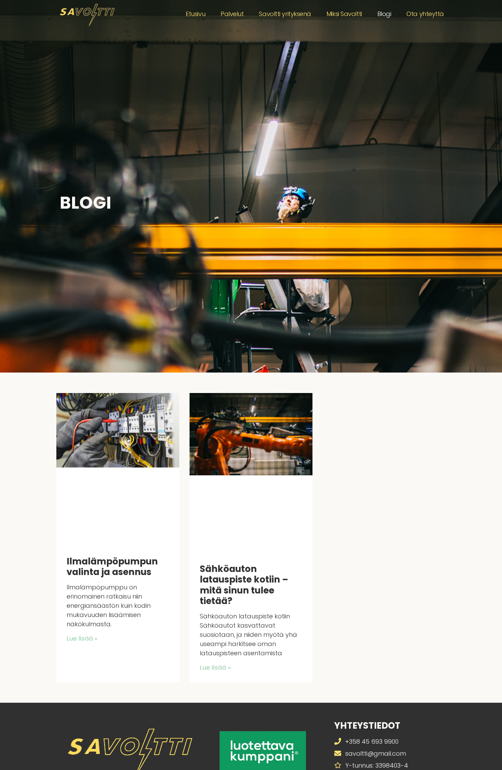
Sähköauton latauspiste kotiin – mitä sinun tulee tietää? (244, 585)
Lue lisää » (82, 638)
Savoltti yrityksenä (285, 14)
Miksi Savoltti (344, 14)
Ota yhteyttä (425, 14)
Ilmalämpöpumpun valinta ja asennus (112, 566)
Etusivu (195, 14)
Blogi (384, 14)
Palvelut (232, 14)
